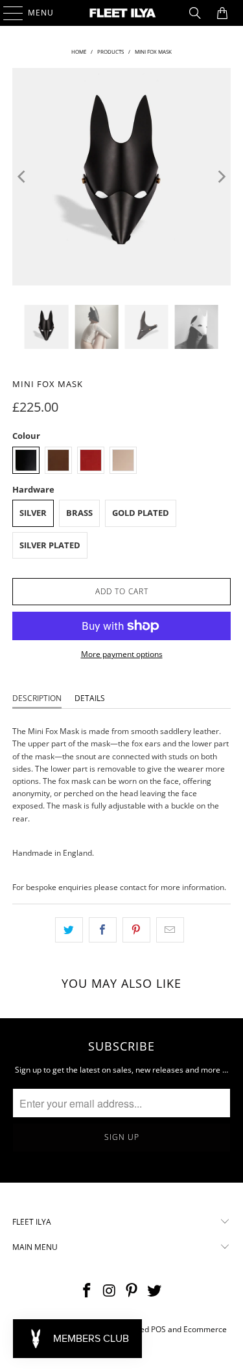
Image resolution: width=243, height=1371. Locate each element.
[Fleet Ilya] (122, 13)
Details (90, 698)
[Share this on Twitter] (69, 929)
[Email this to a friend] (170, 929)
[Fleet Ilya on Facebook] (87, 1291)
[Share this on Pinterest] (136, 929)
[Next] (221, 176)
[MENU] (7, 13)
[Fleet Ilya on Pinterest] (132, 1291)
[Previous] (22, 176)
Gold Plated (140, 512)
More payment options (122, 654)
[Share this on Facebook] (103, 929)
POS (158, 1329)
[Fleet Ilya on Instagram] (109, 1291)
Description (37, 698)
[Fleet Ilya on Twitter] (155, 1291)
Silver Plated (49, 545)
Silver (33, 512)
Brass (79, 512)
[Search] (195, 13)
